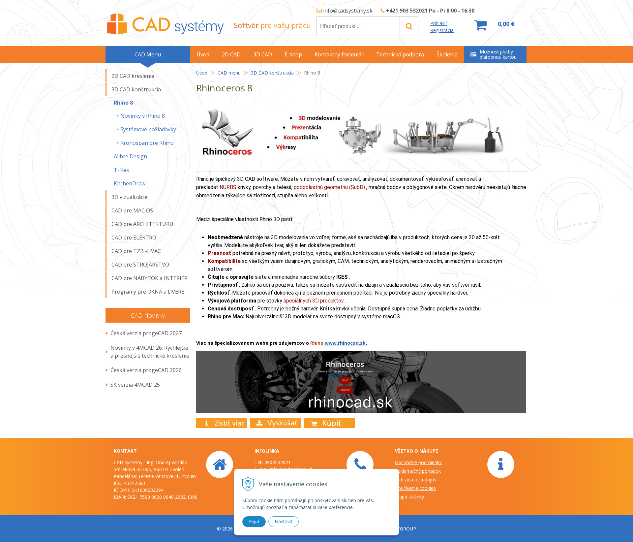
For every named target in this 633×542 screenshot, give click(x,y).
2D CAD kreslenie (132, 76)
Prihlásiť (438, 23)
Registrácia (442, 30)
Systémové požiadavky (148, 129)
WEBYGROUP (401, 529)
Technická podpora (400, 54)
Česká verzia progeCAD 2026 (146, 370)
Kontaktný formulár (339, 54)
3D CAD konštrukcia (272, 73)
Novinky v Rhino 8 (142, 115)
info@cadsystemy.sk (348, 10)
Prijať (254, 521)
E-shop (293, 54)
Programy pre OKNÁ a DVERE (147, 291)
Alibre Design (130, 156)
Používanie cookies (415, 488)
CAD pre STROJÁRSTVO (140, 264)
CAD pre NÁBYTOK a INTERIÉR (149, 278)
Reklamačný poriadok (418, 471)
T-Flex (121, 170)
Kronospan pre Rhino (147, 142)
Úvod (201, 73)
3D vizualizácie (129, 197)
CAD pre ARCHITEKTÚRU (142, 224)
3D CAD (262, 54)
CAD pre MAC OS (132, 210)
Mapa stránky (409, 497)
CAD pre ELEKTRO (133, 237)
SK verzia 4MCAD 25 (135, 384)
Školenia (447, 54)
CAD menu (229, 73)
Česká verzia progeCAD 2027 (146, 333)
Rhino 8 (123, 102)
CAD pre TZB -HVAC (136, 251)
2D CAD (231, 54)
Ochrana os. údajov (416, 479)
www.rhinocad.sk (344, 343)
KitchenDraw (129, 183)
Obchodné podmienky (418, 462)
